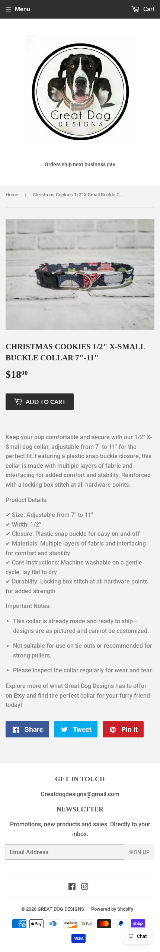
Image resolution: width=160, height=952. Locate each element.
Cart (148, 9)
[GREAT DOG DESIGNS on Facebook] (72, 887)
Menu (22, 9)
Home (12, 194)
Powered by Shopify (112, 909)
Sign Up (139, 852)
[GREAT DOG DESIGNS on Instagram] (85, 887)
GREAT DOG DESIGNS (61, 909)
